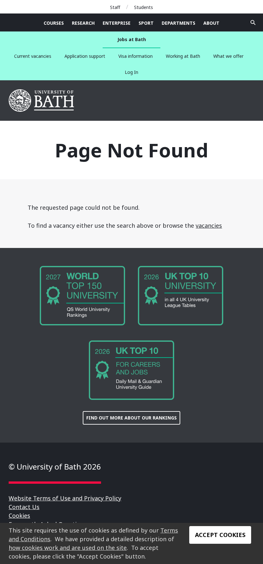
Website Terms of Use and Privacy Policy (65, 498)
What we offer (228, 56)
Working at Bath (183, 56)
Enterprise (117, 23)
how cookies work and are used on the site (68, 547)
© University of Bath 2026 (55, 466)
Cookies (19, 515)
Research (83, 23)
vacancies (209, 225)
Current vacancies (32, 56)
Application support (84, 56)
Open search (253, 22)
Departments (178, 23)
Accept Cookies (220, 535)
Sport (146, 23)
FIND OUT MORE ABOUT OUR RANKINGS (131, 418)
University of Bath (42, 100)
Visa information (135, 56)
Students (143, 7)
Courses (54, 23)
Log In (131, 72)
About (211, 23)
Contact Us (24, 507)
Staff (115, 7)
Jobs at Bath (131, 39)
